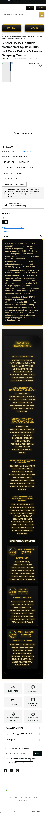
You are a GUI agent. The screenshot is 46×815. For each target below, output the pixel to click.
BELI (5, 222)
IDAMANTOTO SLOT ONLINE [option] (14, 184)
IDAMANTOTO (11, 243)
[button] (12, 95)
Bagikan (7, 231)
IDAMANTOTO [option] (8, 162)
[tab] (23, 236)
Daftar (41, 8)
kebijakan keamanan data (24, 761)
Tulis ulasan (27, 151)
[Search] (41, 14)
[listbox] (23, 173)
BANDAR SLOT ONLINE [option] (25, 167)
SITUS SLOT (13, 704)
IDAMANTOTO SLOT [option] (11, 179)
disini (22, 194)
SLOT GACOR (33, 691)
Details (6, 236)
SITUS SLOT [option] (8, 167)
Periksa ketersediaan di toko (14, 228)
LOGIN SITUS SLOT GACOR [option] (13, 173)
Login (30, 8)
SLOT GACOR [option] (24, 162)
